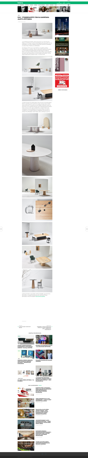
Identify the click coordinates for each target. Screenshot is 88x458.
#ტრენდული (68, 3)
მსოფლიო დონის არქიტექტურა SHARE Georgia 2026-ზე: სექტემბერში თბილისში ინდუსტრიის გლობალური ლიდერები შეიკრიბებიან (33, 10)
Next (69, 9)
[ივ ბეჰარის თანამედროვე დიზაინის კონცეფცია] (44, 354)
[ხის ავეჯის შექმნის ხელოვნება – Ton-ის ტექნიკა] (26, 372)
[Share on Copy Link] (18, 27)
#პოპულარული (59, 3)
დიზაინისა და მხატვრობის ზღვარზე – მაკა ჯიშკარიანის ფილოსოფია (44, 346)
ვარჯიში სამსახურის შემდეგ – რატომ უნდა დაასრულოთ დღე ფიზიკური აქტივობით (43, 443)
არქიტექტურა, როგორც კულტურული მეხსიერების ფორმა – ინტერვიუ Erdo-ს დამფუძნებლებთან (65, 11)
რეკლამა (19, 0)
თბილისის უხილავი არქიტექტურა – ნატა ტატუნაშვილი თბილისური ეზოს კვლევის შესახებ (43, 11)
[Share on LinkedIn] (18, 26)
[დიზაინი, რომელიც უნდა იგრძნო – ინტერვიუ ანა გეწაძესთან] (22, 9)
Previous (18, 9)
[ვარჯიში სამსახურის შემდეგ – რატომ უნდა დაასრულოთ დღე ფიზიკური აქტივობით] (26, 446)
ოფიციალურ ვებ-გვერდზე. (40, 296)
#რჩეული (64, 3)
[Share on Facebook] (18, 24)
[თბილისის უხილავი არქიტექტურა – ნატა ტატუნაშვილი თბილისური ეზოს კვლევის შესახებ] (44, 9)
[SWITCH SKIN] (68, 5)
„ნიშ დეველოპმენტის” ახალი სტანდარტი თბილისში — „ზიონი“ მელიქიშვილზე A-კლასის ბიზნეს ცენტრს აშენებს (43, 422)
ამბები (19, 358)
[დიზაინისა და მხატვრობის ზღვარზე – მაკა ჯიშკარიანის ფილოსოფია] (44, 339)
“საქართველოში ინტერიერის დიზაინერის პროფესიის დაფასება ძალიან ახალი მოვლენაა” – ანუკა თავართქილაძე (43, 379)
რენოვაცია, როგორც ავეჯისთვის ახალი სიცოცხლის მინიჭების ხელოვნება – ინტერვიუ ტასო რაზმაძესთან (25, 362)
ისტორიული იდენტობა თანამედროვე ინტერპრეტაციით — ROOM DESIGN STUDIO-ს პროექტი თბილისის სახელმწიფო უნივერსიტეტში (44, 433)
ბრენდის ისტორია (20, 378)
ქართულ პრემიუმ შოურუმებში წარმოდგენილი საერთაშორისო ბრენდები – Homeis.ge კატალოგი (25, 346)
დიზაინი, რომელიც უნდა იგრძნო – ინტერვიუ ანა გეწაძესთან (22, 11)
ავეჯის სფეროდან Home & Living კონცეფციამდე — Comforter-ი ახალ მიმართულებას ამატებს (54, 11)
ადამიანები (37, 358)
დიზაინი (41, 376)
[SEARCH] (69, 5)
